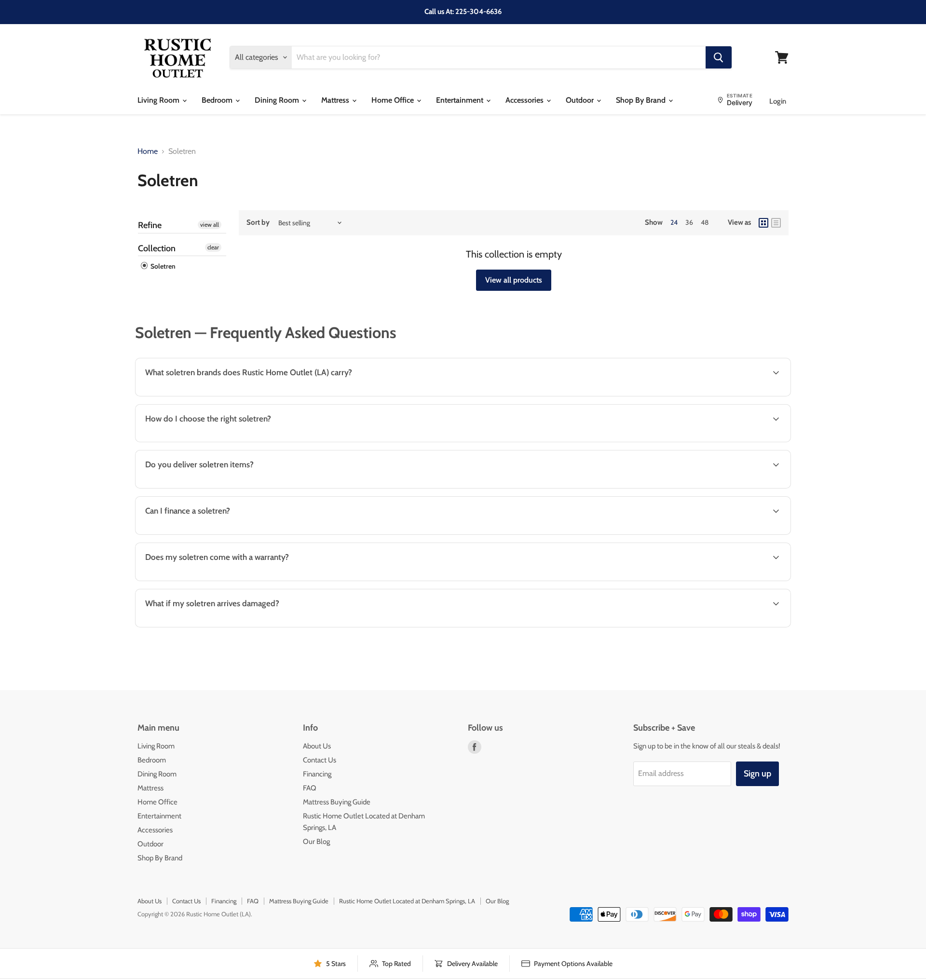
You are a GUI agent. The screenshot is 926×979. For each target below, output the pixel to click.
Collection (157, 248)
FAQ (309, 788)
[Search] (719, 57)
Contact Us (319, 760)
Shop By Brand (641, 100)
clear (213, 247)
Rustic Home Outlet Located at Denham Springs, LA (407, 901)
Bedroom (218, 100)
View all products (513, 280)
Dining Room (278, 100)
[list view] (776, 223)
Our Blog (316, 841)
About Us (317, 746)
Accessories (525, 100)
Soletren (162, 266)
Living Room (159, 100)
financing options (217, 533)
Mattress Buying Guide (336, 802)
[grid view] (763, 223)
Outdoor (581, 100)
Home (147, 151)
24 (674, 222)
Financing (317, 774)
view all (209, 224)
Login (777, 101)
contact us (746, 487)
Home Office (393, 100)
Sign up (757, 773)
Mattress (336, 100)
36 (689, 222)
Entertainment (460, 100)
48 (704, 222)
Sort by (258, 222)
